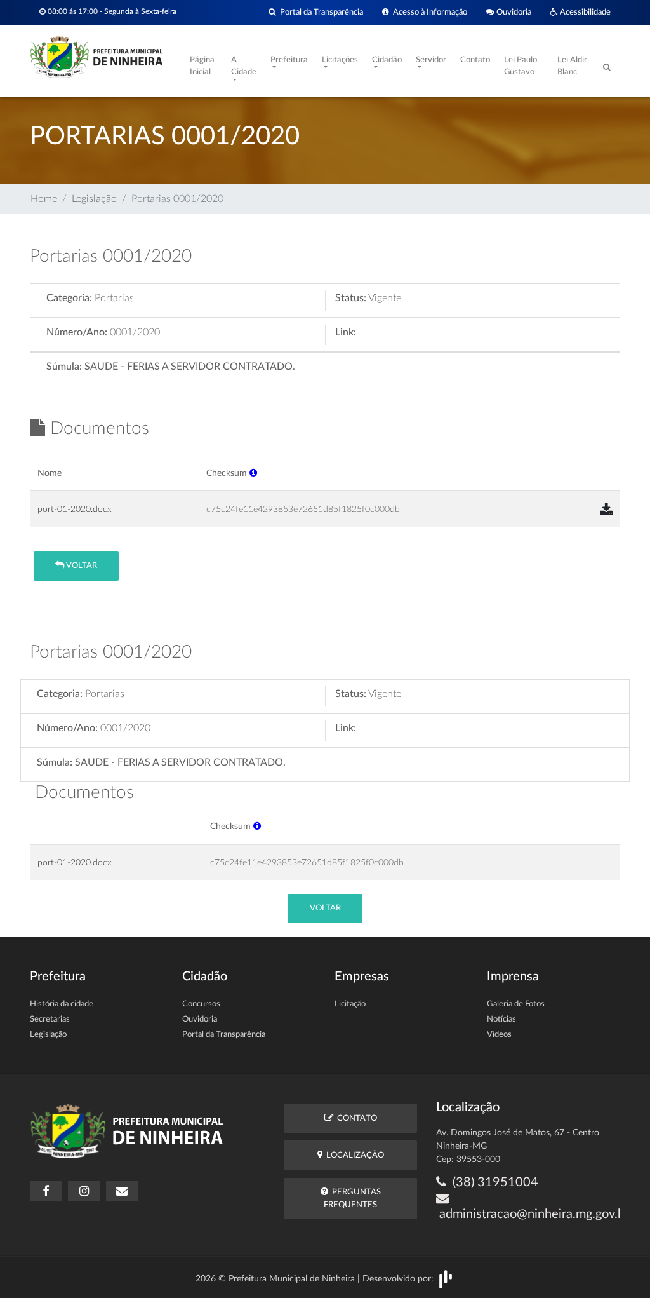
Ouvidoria (512, 12)
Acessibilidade (584, 12)
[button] (253, 473)
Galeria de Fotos (516, 1004)
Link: (345, 332)
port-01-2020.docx (74, 509)
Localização (353, 1155)
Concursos (201, 1004)
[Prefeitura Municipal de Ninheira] (96, 56)
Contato (475, 60)
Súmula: (64, 367)
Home (43, 199)
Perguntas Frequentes (352, 1198)
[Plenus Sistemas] (445, 1278)
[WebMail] (122, 1191)
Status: (350, 298)
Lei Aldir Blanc (572, 66)
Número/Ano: (76, 332)
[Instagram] (84, 1191)
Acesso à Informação (428, 12)
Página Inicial (202, 66)
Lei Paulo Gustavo (520, 66)
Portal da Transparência (319, 12)
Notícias (501, 1019)
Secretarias (50, 1019)
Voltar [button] (80, 566)
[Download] (606, 510)
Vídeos (499, 1035)
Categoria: (69, 298)
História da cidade (61, 1004)
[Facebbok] (46, 1191)
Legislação (94, 199)
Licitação (350, 1004)
